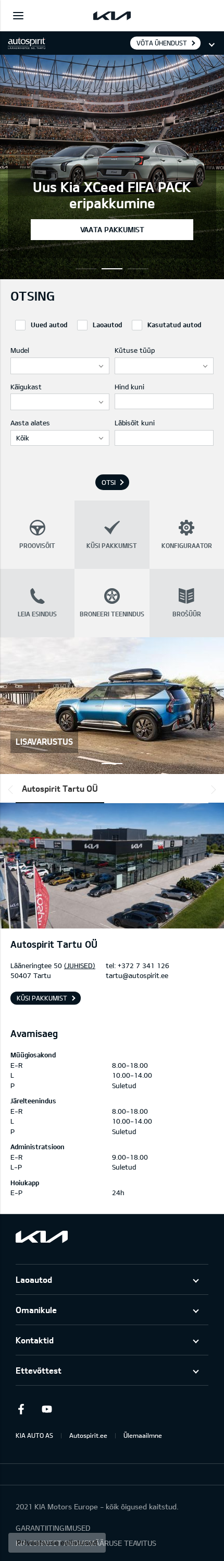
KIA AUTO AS (34, 1435)
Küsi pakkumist (42, 998)
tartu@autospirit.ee (137, 975)
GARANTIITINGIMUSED (53, 1527)
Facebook (21, 1409)
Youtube (47, 1409)
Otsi (109, 482)
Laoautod (34, 1279)
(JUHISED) (79, 965)
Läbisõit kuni (135, 423)
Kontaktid (35, 1340)
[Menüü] (18, 15)
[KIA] (112, 15)
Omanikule (36, 1310)
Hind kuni (129, 387)
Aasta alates (30, 423)
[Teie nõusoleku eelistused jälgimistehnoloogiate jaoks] (57, 1543)
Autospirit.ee (88, 1435)
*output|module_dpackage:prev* (12, 789)
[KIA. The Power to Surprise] (42, 1236)
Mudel (19, 350)
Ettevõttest (38, 1370)
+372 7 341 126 (143, 965)
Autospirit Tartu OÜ (60, 788)
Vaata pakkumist (112, 229)
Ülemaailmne (142, 1435)
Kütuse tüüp (135, 350)
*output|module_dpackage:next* (211, 789)
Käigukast (26, 387)
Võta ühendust (161, 42)
